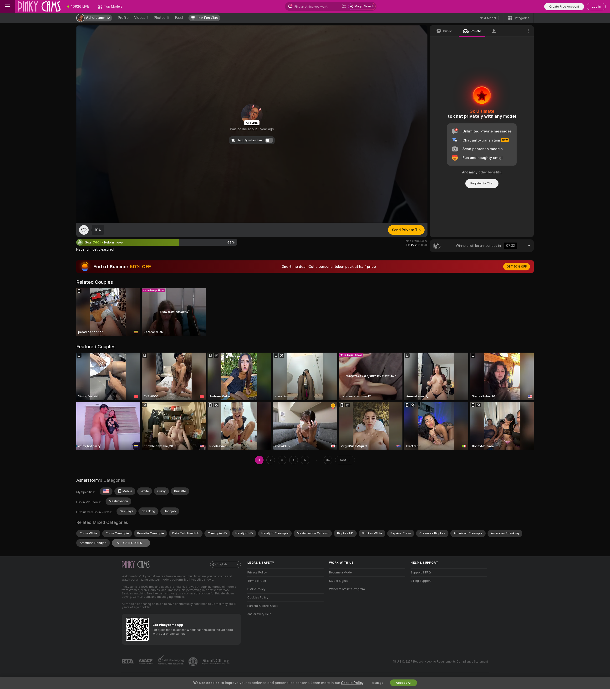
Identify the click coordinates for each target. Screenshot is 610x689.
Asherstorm (87, 480)
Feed (179, 17)
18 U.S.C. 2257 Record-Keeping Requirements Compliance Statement (440, 661)
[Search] (344, 6)
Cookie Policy (352, 683)
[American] (106, 491)
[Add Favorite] (84, 230)
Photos (161, 17)
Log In (596, 6)
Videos (141, 17)
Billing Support (421, 581)
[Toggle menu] (7, 6)
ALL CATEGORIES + (131, 543)
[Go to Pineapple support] (193, 661)
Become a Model (340, 572)
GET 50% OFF (517, 266)
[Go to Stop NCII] (216, 661)
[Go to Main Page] (39, 6)
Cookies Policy (257, 597)
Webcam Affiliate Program (347, 589)
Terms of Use (256, 581)
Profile (123, 17)
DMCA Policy (256, 589)
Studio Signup (339, 581)
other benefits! (490, 172)
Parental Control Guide (262, 606)
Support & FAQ (421, 572)
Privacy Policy (257, 572)
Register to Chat (481, 183)
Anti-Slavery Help (259, 614)
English (222, 564)
